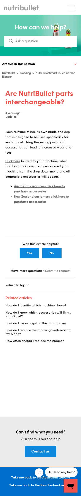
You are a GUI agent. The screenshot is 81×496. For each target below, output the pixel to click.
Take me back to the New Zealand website (40, 485)
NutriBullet (8, 73)
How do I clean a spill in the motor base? (35, 323)
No (52, 253)
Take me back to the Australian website (40, 477)
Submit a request (57, 271)
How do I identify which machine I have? (35, 305)
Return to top (15, 285)
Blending (25, 73)
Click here (12, 161)
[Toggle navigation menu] (71, 7)
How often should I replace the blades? (34, 341)
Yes (29, 253)
